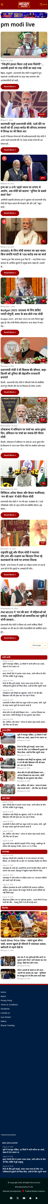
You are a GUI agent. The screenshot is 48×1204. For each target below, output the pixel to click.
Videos (3, 1021)
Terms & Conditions (9, 1005)
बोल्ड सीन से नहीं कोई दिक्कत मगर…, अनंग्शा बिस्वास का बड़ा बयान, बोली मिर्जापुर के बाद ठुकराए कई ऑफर (31, 775)
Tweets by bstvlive (8, 1135)
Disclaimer (5, 1009)
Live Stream (6, 1017)
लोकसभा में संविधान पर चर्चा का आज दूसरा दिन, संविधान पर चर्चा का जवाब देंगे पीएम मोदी (23, 433)
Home (3, 992)
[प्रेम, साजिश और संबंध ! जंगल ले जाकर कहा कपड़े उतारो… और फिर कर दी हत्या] (8, 789)
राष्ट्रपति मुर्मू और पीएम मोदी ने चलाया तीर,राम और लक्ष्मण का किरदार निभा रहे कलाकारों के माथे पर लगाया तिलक (21, 556)
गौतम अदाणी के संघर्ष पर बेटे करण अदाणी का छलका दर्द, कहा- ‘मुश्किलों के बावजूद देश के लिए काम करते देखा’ (31, 973)
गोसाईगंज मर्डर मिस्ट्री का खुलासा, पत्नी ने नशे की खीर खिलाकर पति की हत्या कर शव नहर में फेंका (31, 763)
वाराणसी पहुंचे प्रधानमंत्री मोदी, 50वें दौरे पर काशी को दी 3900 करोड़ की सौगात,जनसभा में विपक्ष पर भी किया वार (23, 127)
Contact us (5, 1013)
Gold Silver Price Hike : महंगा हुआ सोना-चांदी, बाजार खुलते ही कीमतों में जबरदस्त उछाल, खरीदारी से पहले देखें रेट (23, 944)
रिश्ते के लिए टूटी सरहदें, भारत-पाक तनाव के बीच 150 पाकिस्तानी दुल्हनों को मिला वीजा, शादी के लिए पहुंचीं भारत (32, 750)
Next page (37, 645)
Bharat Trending (8, 1026)
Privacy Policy (6, 1001)
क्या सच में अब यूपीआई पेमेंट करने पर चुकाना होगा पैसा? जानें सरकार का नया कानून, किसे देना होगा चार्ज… (31, 960)
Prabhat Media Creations (34, 1191)
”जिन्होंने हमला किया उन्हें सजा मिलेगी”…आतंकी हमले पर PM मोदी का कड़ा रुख (22, 66)
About (3, 996)
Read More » (10, 86)
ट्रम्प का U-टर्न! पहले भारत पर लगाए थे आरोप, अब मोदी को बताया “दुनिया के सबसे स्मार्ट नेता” (23, 191)
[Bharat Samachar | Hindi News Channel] (24, 5)
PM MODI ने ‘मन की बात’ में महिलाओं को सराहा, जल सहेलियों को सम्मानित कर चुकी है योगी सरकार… (24, 616)
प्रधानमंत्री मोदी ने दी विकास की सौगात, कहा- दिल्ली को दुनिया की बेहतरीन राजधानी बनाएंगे (24, 373)
